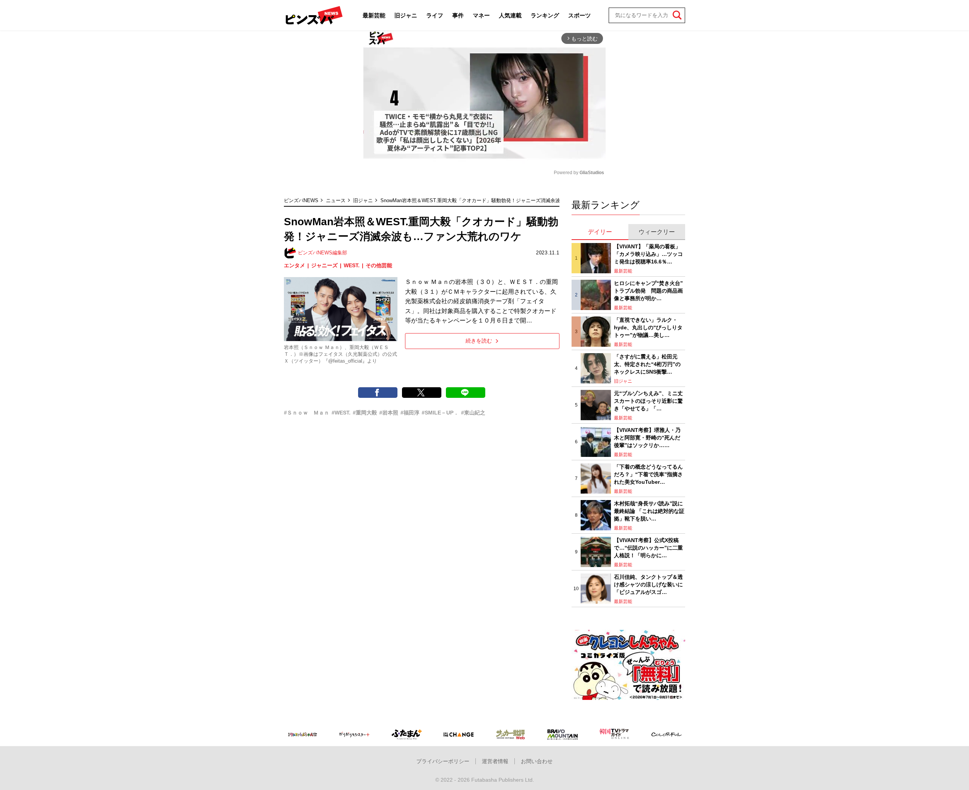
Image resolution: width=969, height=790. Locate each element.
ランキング (545, 15)
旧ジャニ (405, 15)
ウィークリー (657, 232)
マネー (481, 15)
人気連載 (510, 15)
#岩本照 (388, 413)
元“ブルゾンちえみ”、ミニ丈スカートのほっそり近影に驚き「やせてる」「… (648, 400)
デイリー (600, 232)
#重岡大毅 (365, 413)
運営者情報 (495, 761)
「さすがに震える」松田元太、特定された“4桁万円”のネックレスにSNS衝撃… (647, 364)
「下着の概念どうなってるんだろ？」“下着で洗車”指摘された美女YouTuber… (648, 474)
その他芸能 (379, 265)
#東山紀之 (473, 413)
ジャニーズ (324, 265)
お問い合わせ (537, 761)
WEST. (352, 265)
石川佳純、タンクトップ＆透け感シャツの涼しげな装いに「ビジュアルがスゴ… (648, 584)
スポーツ (579, 15)
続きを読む (479, 341)
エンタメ (294, 265)
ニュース (336, 200)
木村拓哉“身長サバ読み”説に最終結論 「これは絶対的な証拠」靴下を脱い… (649, 510)
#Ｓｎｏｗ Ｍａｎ (306, 413)
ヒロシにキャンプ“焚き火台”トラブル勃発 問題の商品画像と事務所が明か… (648, 290)
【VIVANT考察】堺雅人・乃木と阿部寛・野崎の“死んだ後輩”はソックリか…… (647, 437)
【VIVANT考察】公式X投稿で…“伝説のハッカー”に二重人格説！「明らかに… (648, 547)
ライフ (434, 15)
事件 (458, 15)
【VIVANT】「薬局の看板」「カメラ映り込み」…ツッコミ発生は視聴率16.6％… (648, 253)
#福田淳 (409, 413)
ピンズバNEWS (301, 200)
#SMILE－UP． (440, 413)
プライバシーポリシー (442, 761)
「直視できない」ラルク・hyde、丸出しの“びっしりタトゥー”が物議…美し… (648, 327)
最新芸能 (374, 15)
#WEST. (341, 413)
